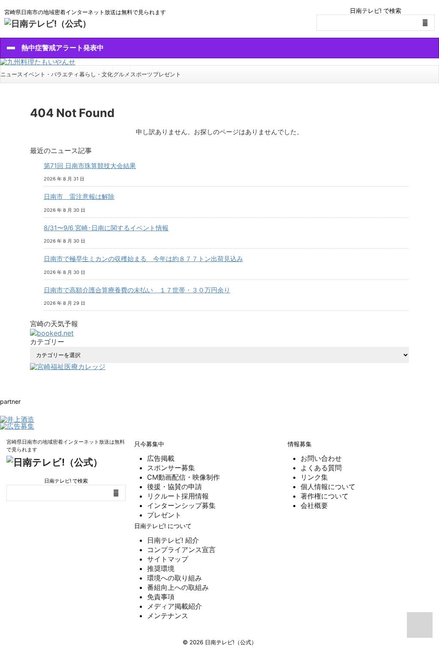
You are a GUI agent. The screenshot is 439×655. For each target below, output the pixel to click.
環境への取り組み (174, 578)
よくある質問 (321, 467)
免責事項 (160, 596)
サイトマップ (167, 559)
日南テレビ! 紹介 (173, 540)
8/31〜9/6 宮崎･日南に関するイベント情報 (106, 228)
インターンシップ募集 (181, 505)
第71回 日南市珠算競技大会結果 (90, 166)
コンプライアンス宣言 (181, 549)
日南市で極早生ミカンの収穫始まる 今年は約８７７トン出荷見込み (143, 259)
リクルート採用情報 (178, 496)
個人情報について (328, 486)
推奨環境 (160, 568)
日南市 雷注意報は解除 (79, 196)
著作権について (325, 496)
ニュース (11, 74)
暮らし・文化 (96, 74)
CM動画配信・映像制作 (183, 477)
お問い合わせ (321, 458)
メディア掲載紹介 (174, 606)
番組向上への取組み (178, 587)
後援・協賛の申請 (174, 486)
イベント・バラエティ (51, 74)
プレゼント (167, 74)
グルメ (121, 74)
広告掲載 (160, 458)
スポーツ (141, 74)
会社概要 (314, 505)
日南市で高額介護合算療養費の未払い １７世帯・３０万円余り (137, 290)
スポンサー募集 (171, 467)
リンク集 (314, 477)
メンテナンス (167, 615)
